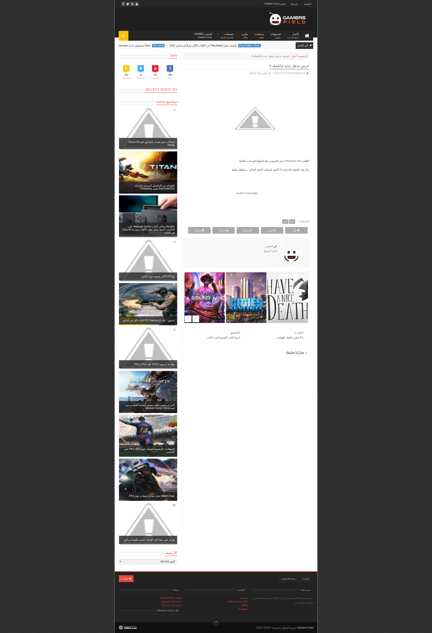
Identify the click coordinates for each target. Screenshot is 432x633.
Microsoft (174, 45)
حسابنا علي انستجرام (171, 605)
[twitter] (127, 4)
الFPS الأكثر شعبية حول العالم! (158, 276)
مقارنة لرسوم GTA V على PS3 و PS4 (154, 364)
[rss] (132, 4)
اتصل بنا (124, 578)
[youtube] (136, 4)
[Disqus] (246, 397)
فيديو (286, 56)
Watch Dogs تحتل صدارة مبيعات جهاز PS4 (152, 495)
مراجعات (259, 34)
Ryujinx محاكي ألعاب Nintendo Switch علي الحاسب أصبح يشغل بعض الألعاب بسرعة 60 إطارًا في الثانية (148, 229)
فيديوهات (276, 34)
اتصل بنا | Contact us (275, 4)
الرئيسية (307, 4)
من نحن (294, 4)
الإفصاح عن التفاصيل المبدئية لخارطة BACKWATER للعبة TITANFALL (155, 187)
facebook (242, 609)
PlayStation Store (266, 45)
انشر (270, 230)
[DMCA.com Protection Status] (128, 628)
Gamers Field (305, 627)
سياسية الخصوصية (288, 579)
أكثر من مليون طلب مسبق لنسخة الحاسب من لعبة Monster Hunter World (150, 407)
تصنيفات (227, 34)
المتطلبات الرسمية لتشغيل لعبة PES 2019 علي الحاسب (149, 450)
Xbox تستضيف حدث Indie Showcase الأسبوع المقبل (138, 45)
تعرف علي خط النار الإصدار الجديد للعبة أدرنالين (149, 539)
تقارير (245, 34)
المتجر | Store (203, 34)
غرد (294, 230)
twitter (244, 605)
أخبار (294, 56)
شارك (245, 230)
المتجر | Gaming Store (170, 598)
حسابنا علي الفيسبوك (171, 601)
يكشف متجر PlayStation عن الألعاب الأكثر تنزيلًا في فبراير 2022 (219, 45)
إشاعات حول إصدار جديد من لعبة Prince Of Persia (152, 143)
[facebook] (123, 4)
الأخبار (293, 34)
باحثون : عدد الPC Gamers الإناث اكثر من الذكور (148, 320)
